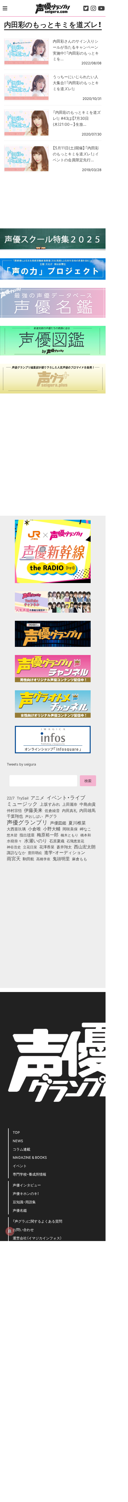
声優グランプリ (27, 822)
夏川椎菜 (77, 823)
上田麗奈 (69, 804)
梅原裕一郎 (47, 834)
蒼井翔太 (64, 847)
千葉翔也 (15, 816)
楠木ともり (69, 834)
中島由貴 (88, 804)
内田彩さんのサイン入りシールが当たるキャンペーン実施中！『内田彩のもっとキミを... (76, 50)
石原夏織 (56, 840)
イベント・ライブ (66, 797)
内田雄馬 (87, 810)
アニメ (37, 797)
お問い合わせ (23, 1229)
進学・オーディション (64, 852)
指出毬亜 (27, 834)
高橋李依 (43, 858)
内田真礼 (69, 810)
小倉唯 (34, 828)
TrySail (22, 798)
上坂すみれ (50, 804)
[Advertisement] (53, 199)
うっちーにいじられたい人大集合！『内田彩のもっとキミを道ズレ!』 (76, 82)
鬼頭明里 (61, 858)
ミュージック (22, 803)
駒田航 (28, 859)
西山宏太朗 (85, 846)
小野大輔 (51, 829)
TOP (16, 1132)
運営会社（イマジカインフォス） (37, 1237)
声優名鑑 (20, 1210)
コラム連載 (21, 1149)
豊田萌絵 (35, 852)
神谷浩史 (14, 846)
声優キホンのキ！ (26, 1193)
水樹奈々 (14, 841)
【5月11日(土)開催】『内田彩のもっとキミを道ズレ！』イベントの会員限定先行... (76, 153)
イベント (20, 1165)
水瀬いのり (35, 840)
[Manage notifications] (9, 1231)
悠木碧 (12, 834)
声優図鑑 (58, 823)
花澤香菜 (46, 846)
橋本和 (85, 834)
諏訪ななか (16, 852)
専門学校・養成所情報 (29, 1174)
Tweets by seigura (21, 764)
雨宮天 (14, 858)
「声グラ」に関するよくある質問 (37, 1221)
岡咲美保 (70, 829)
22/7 (11, 798)
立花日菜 (30, 846)
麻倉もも (79, 858)
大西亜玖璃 (16, 829)
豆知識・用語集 (24, 1201)
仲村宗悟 (14, 810)
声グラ (51, 816)
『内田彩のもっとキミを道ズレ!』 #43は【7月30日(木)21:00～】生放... (77, 118)
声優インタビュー (27, 1185)
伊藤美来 (33, 810)
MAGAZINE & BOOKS (30, 1157)
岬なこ (85, 829)
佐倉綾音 (52, 810)
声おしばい (34, 816)
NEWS (18, 1140)
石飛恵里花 (75, 840)
